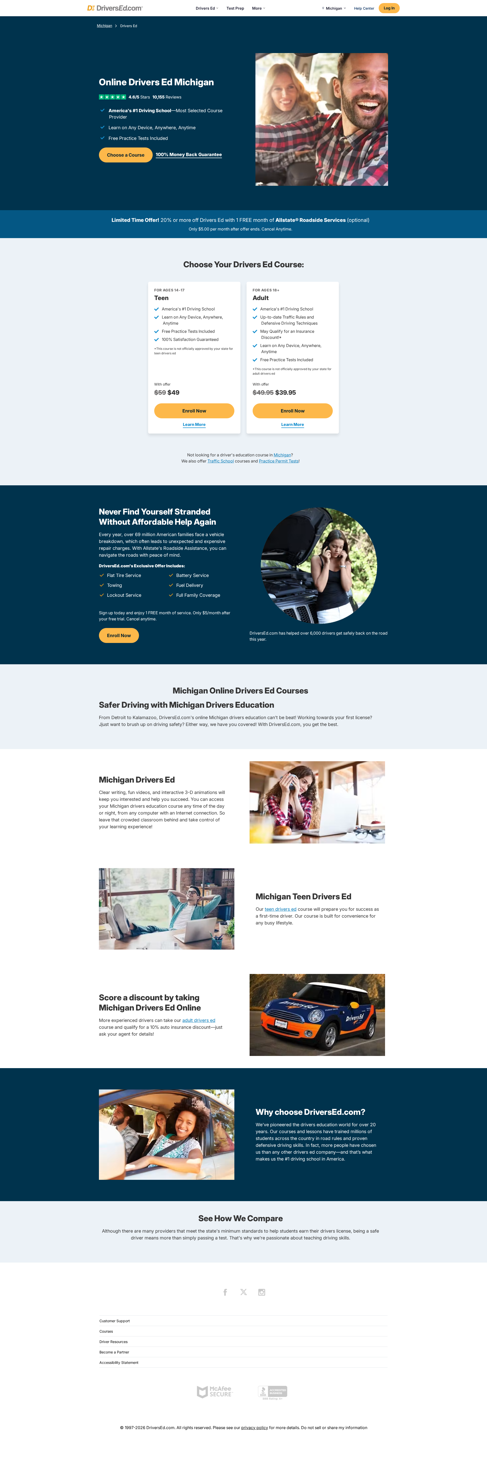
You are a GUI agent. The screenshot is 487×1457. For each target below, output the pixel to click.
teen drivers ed (281, 909)
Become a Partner (114, 1352)
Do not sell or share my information (334, 1427)
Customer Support (114, 1321)
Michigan (104, 25)
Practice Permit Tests (279, 460)
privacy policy (254, 1427)
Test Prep (235, 8)
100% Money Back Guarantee (189, 154)
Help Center (364, 8)
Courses (106, 1331)
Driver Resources (113, 1341)
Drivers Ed (205, 8)
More (257, 8)
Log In (389, 8)
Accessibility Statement (118, 1362)
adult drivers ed (198, 1020)
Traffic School (220, 460)
